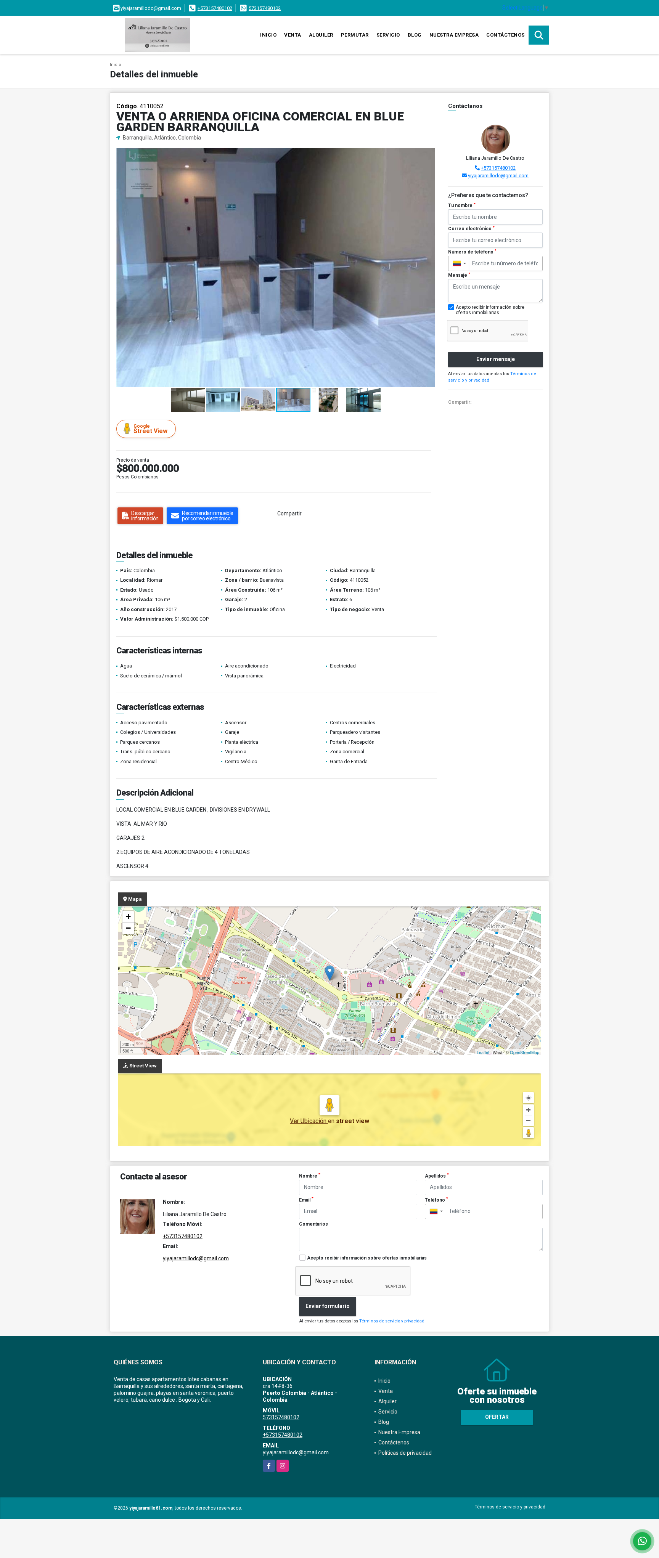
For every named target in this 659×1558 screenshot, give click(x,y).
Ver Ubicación (309, 1121)
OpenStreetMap (524, 1052)
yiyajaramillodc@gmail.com (498, 175)
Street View (150, 429)
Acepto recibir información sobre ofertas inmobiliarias (367, 1258)
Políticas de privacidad (405, 1453)
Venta (292, 35)
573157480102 (265, 8)
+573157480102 (215, 8)
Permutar (355, 35)
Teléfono (436, 1200)
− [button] (128, 928)
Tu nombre (462, 205)
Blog (415, 35)
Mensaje (459, 275)
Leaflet (483, 1052)
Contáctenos (505, 35)
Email (306, 1200)
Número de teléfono (472, 252)
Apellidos (437, 1176)
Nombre (309, 1176)
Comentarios (313, 1224)
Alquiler (321, 35)
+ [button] (128, 916)
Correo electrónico (471, 229)
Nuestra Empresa (454, 35)
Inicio (268, 35)
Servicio (388, 35)
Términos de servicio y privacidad (391, 1321)
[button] (429, 155)
